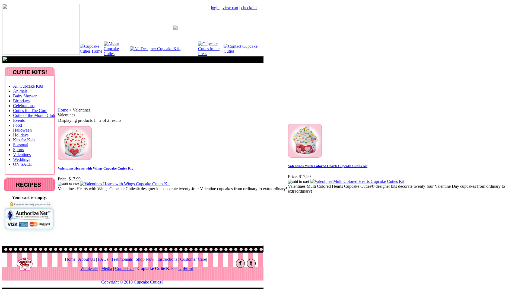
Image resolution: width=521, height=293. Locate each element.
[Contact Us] (243, 51)
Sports (18, 149)
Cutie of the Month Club (34, 115)
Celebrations (23, 105)
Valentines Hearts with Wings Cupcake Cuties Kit (95, 168)
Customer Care (193, 259)
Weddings (21, 159)
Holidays (20, 135)
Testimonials (122, 259)
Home (63, 110)
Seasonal (20, 144)
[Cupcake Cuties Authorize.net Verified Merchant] (29, 232)
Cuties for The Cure (30, 110)
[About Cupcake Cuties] (117, 53)
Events (19, 120)
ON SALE (22, 164)
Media (106, 268)
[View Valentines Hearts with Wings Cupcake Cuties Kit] (125, 183)
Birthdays (21, 100)
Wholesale (89, 268)
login (215, 7)
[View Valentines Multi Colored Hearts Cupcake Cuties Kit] (357, 181)
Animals (20, 91)
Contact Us (124, 268)
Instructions (167, 259)
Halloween (22, 130)
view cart (230, 7)
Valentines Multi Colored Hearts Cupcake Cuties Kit (327, 166)
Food (17, 125)
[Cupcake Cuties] (92, 51)
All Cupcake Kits (28, 86)
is (165, 268)
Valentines (22, 154)
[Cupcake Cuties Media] (211, 53)
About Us (86, 259)
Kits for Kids (24, 140)
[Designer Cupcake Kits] (155, 48)
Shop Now (145, 259)
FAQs (103, 259)
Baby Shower (25, 96)
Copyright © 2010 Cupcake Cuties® (132, 282)
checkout (249, 7)
